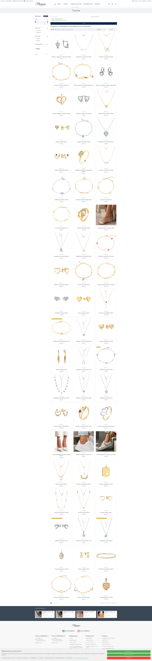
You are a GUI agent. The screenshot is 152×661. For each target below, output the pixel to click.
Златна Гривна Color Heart (106, 256)
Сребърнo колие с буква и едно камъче (48, 611)
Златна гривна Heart (84, 597)
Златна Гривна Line (106, 199)
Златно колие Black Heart (106, 313)
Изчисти (46, 16)
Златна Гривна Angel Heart (84, 199)
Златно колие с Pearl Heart (106, 113)
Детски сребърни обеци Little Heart (106, 85)
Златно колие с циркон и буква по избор (69, 611)
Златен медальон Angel (61, 569)
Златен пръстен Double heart (106, 426)
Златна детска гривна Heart (61, 341)
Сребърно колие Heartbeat (83, 56)
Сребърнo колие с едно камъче (110, 611)
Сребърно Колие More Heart (61, 398)
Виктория (61, 83)
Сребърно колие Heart (106, 398)
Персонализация (60, 657)
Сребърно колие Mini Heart (83, 256)
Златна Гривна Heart (61, 228)
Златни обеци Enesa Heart (61, 426)
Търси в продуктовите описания (59, 20)
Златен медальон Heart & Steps (61, 113)
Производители (39, 44)
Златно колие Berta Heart (83, 484)
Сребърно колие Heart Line (83, 369)
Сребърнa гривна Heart (83, 141)
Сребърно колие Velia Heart (106, 141)
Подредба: (99, 29)
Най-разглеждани (40, 608)
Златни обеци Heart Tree (106, 341)
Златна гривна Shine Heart (61, 597)
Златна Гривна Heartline (61, 85)
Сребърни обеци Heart (61, 313)
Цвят (36, 54)
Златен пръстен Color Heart (83, 426)
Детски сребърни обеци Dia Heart (61, 56)
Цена (36, 19)
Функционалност (50, 657)
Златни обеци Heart (61, 141)
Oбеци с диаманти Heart (61, 284)
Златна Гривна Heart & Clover (106, 284)
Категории (37, 36)
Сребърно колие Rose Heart (83, 341)
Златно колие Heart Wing (106, 170)
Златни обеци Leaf (61, 369)
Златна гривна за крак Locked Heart (61, 455)
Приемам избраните (128, 654)
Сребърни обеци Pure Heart (83, 113)
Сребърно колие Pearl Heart (84, 398)
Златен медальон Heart (106, 484)
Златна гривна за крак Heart (106, 228)
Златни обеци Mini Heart (61, 170)
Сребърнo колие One (89, 611)
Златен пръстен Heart (83, 228)
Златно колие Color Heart (61, 512)
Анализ (41, 657)
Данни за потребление (23, 657)
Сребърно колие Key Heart (61, 256)
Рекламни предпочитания (9, 657)
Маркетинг (34, 657)
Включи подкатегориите (57, 18)
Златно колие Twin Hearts (106, 56)
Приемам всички (128, 651)
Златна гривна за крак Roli (83, 454)
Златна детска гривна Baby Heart (84, 85)
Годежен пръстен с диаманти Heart (83, 171)
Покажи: (111, 29)
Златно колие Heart (61, 484)
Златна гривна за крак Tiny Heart (106, 454)
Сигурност (70, 657)
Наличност (37, 28)
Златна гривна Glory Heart (106, 569)
